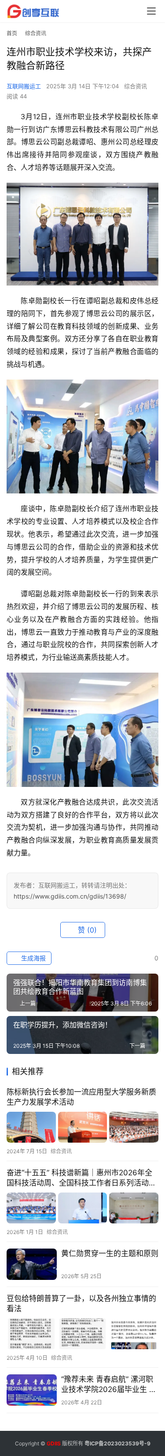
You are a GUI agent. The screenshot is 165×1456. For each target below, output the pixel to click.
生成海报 (32, 958)
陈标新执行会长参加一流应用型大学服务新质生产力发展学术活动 (81, 1096)
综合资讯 (135, 86)
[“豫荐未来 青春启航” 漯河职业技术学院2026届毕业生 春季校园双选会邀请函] (32, 1390)
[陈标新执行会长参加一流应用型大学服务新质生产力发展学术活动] (82, 1127)
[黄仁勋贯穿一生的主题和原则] (32, 1264)
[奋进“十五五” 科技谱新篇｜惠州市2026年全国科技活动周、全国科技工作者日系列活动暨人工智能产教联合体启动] (82, 1208)
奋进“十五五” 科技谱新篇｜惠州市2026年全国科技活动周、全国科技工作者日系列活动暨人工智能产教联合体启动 (81, 1178)
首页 (12, 33)
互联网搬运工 (24, 86)
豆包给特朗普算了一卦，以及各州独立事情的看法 (81, 1303)
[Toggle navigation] (151, 11)
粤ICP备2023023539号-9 (117, 1443)
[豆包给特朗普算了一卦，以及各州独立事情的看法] (82, 1333)
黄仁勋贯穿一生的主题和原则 (109, 1253)
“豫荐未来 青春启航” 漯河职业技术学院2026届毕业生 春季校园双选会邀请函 (109, 1385)
